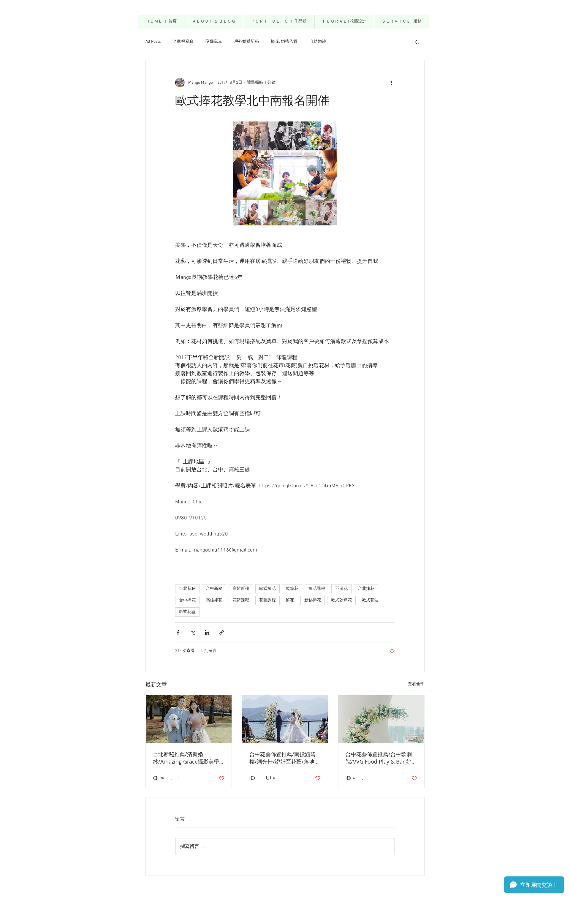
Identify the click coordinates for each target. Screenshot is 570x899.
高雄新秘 (240, 588)
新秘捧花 (312, 600)
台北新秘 (187, 588)
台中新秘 (214, 588)
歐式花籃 (187, 611)
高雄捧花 (214, 600)
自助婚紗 (317, 41)
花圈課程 (267, 600)
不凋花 (341, 588)
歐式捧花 (267, 588)
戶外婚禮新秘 (246, 41)
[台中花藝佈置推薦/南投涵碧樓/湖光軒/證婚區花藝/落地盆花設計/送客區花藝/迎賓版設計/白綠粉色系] (285, 719)
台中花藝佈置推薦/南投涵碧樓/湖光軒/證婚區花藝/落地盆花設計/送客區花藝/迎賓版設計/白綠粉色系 (284, 758)
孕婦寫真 (213, 41)
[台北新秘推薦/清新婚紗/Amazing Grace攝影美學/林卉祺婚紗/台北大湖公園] (189, 719)
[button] (344, 22)
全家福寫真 (183, 41)
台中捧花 (187, 600)
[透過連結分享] (221, 632)
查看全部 (416, 684)
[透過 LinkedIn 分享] (207, 632)
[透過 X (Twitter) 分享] (192, 632)
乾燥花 (292, 588)
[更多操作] (391, 82)
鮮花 (290, 600)
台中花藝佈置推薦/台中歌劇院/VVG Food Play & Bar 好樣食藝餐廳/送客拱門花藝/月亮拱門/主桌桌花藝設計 (381, 758)
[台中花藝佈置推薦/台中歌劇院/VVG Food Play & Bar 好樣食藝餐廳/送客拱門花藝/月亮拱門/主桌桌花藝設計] (381, 719)
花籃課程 (240, 600)
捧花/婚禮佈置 (284, 41)
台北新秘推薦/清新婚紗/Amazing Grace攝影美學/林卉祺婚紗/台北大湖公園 (187, 758)
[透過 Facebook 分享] (178, 632)
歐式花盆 (370, 600)
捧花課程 (316, 588)
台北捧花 (366, 588)
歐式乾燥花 (341, 600)
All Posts (153, 41)
